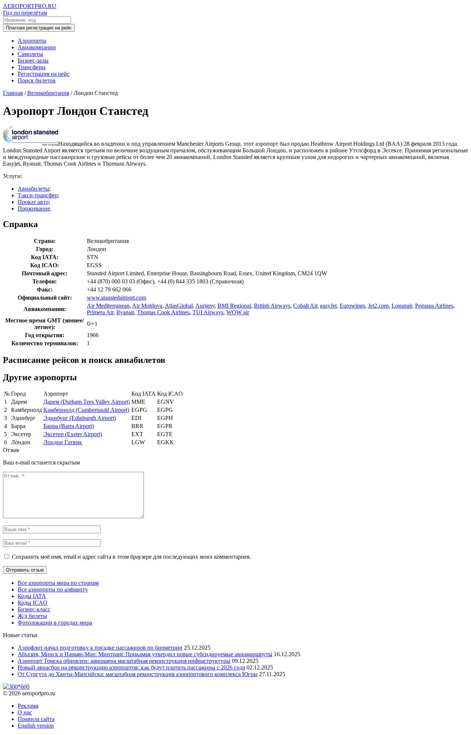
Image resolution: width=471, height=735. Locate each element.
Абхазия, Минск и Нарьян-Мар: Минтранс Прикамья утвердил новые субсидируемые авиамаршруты (145, 654)
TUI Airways (207, 312)
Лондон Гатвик (62, 442)
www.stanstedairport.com (116, 297)
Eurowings (352, 306)
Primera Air (100, 312)
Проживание (34, 208)
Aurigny (205, 306)
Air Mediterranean (108, 306)
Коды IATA (32, 596)
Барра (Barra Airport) (68, 426)
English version (36, 725)
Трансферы (32, 67)
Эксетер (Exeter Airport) (72, 434)
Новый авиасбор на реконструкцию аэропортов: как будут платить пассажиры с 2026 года (131, 667)
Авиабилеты (33, 188)
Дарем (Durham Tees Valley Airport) (86, 402)
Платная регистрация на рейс (39, 28)
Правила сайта (36, 719)
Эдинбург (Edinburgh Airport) (79, 418)
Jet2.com (378, 306)
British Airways (272, 306)
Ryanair (125, 312)
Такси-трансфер (38, 195)
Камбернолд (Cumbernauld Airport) (86, 410)
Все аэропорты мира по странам (58, 583)
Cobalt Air (305, 306)
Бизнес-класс (34, 609)
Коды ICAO (32, 603)
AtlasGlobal (179, 306)
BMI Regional (234, 306)
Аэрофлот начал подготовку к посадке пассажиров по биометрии (100, 647)
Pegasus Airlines (434, 306)
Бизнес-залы (33, 60)
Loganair (402, 306)
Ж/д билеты (32, 616)
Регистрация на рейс (44, 74)
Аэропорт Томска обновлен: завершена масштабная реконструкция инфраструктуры (124, 661)
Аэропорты (32, 41)
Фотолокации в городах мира (55, 622)
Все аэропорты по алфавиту (53, 589)
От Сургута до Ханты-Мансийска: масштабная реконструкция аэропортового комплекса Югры (138, 674)
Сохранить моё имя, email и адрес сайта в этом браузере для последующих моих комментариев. (131, 557)
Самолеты (30, 54)
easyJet (328, 306)
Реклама (28, 706)
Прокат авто (33, 202)
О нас (25, 712)
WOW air (237, 312)
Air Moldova (147, 306)
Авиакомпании (37, 47)
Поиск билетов (37, 80)
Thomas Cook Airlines (163, 312)
